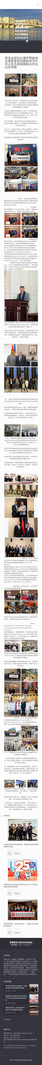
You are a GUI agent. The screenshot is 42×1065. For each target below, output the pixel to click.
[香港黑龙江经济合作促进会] (21, 4)
